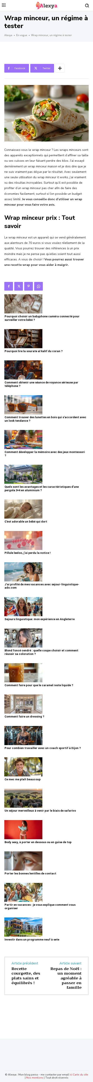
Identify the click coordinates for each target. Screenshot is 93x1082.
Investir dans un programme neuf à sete (32, 939)
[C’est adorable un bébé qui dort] (23, 509)
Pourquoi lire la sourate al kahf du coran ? (34, 351)
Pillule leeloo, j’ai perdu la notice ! (28, 552)
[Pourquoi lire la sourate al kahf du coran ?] (23, 338)
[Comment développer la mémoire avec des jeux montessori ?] (23, 439)
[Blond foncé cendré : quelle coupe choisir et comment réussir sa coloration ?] (23, 638)
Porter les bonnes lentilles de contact (30, 873)
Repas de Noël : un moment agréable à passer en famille (66, 978)
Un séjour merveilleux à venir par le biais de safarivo (40, 810)
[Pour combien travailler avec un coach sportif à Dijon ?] (23, 735)
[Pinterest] (28, 286)
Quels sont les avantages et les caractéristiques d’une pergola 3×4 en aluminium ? (42, 488)
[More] (59, 68)
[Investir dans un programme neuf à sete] (23, 927)
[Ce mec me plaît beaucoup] (23, 766)
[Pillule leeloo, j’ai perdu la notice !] (23, 540)
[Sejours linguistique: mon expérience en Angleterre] (23, 606)
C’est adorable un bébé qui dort (26, 521)
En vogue (21, 35)
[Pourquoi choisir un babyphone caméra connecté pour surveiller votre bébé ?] (23, 303)
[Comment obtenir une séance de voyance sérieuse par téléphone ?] (23, 370)
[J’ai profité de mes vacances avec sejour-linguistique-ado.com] (23, 571)
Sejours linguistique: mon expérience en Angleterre (40, 619)
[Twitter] (18, 286)
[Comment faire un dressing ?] (23, 704)
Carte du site (80, 1074)
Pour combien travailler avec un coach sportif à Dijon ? (43, 748)
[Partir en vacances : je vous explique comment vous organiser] (23, 892)
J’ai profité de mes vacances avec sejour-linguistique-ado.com (42, 586)
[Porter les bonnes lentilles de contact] (23, 861)
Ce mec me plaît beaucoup (23, 779)
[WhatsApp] (38, 286)
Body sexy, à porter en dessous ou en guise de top (38, 842)
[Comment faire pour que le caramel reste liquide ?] (23, 672)
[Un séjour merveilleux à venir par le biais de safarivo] (23, 798)
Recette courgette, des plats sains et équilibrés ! (25, 975)
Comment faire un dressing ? (24, 716)
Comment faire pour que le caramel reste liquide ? (39, 685)
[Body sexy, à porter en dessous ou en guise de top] (23, 829)
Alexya (8, 35)
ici (71, 1074)
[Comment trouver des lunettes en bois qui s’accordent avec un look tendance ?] (23, 404)
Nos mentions (34, 1077)
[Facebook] (8, 286)
